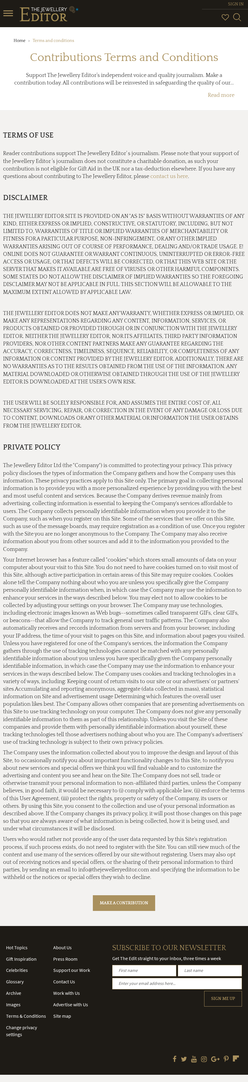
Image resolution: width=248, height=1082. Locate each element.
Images (13, 1004)
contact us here (169, 176)
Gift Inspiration (21, 959)
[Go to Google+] (215, 1059)
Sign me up (223, 998)
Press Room (65, 959)
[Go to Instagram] (204, 1059)
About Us (62, 947)
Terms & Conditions (26, 1016)
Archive (13, 993)
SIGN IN (235, 4)
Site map (62, 1016)
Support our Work (71, 970)
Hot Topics (17, 947)
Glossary (15, 982)
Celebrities (17, 970)
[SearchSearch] (237, 20)
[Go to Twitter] (184, 1059)
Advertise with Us (70, 1004)
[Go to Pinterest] (226, 1059)
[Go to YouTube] (194, 1059)
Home (19, 40)
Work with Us (66, 993)
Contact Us (64, 982)
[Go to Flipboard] (236, 1058)
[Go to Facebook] (175, 1059)
